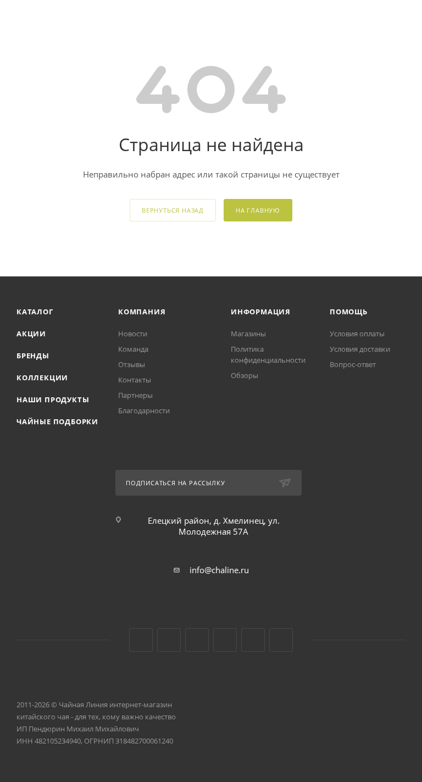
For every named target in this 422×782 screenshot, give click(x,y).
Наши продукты (52, 399)
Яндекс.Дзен (225, 640)
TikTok (253, 640)
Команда (133, 349)
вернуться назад (173, 210)
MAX (281, 640)
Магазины (248, 334)
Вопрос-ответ (353, 364)
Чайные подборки (57, 421)
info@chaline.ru (219, 569)
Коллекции (42, 377)
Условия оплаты (357, 334)
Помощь (349, 312)
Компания (141, 312)
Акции (31, 334)
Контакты (134, 380)
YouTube (169, 640)
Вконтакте (141, 640)
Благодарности (144, 410)
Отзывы (131, 364)
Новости (132, 334)
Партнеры (135, 395)
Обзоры (244, 375)
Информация (261, 312)
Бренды (32, 356)
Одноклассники (197, 640)
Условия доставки (360, 349)
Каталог (34, 312)
